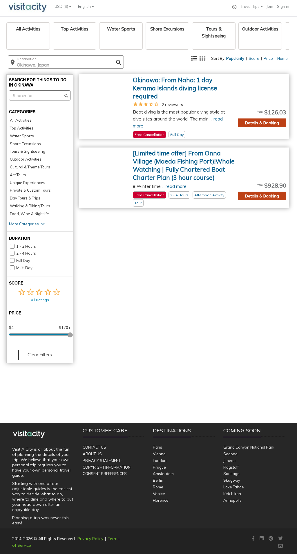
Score (254, 58)
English (85, 6)
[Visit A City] (29, 434)
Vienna (159, 454)
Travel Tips (250, 6)
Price (268, 58)
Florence (161, 500)
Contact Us (94, 447)
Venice (159, 493)
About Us (92, 454)
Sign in (283, 6)
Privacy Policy (90, 538)
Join (270, 6)
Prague (159, 467)
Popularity (235, 58)
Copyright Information (107, 467)
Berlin (158, 480)
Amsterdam (163, 473)
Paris (157, 447)
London (159, 460)
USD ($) (62, 6)
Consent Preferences (105, 473)
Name (282, 58)
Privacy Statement (102, 460)
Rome (158, 487)
